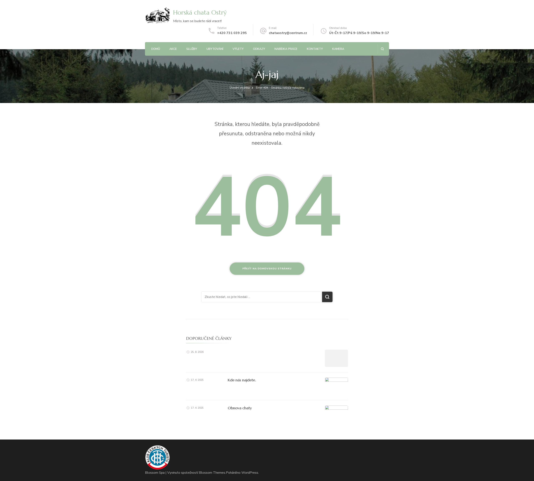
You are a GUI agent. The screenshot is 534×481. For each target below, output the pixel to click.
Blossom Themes (212, 472)
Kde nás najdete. (242, 380)
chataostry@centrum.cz (288, 33)
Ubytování (215, 49)
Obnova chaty (240, 408)
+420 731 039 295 (232, 33)
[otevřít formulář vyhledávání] (382, 49)
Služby (191, 49)
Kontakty (315, 49)
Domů (155, 49)
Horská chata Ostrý (200, 12)
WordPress (249, 472)
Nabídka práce (286, 49)
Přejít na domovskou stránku (267, 268)
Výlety (238, 49)
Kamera (338, 49)
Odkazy (259, 49)
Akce (173, 49)
